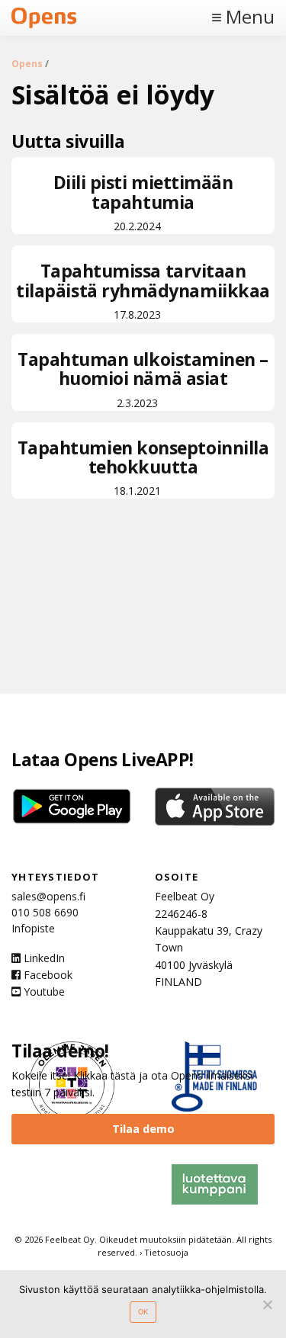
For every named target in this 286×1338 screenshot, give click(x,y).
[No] (267, 1304)
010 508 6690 (45, 912)
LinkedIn (43, 958)
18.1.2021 (143, 467)
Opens (27, 63)
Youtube (43, 991)
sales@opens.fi (48, 896)
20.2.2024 (143, 201)
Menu (250, 17)
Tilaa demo (143, 1128)
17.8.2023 (143, 290)
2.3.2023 (143, 378)
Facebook (46, 974)
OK (143, 1312)
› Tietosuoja (164, 1252)
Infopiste (33, 928)
